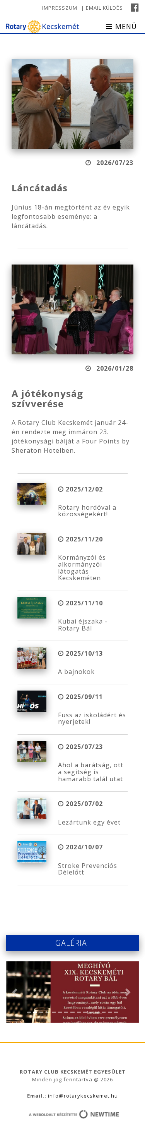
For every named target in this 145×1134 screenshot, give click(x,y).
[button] (16, 992)
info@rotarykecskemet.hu (82, 1095)
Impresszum (59, 7)
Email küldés (104, 7)
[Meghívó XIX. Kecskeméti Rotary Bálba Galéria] (72, 992)
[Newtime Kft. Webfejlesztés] (72, 1115)
